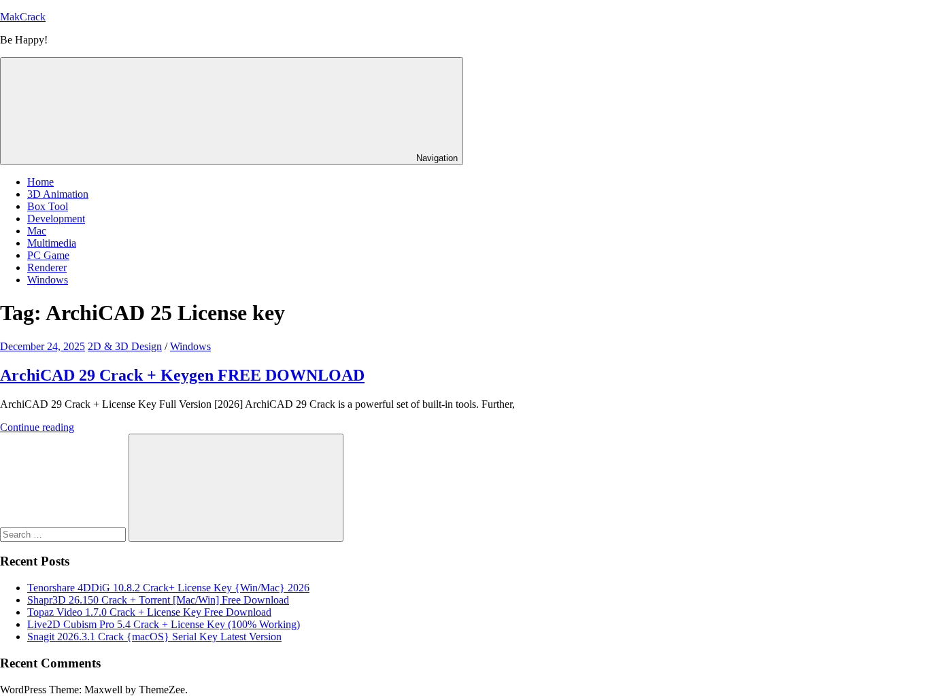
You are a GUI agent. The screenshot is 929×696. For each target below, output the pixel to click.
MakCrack (23, 16)
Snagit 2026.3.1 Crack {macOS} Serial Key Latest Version (154, 636)
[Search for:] (64, 534)
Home (40, 182)
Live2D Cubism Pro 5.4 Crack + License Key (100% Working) (163, 624)
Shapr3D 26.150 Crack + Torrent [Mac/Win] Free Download (158, 600)
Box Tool (47, 206)
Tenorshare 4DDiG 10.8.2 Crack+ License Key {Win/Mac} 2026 (168, 587)
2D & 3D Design (125, 346)
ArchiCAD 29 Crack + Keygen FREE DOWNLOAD (182, 375)
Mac (36, 231)
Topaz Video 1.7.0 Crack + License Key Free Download (149, 612)
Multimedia (51, 243)
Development (56, 218)
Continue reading (37, 427)
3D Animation (57, 194)
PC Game (48, 255)
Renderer (47, 267)
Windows (47, 279)
